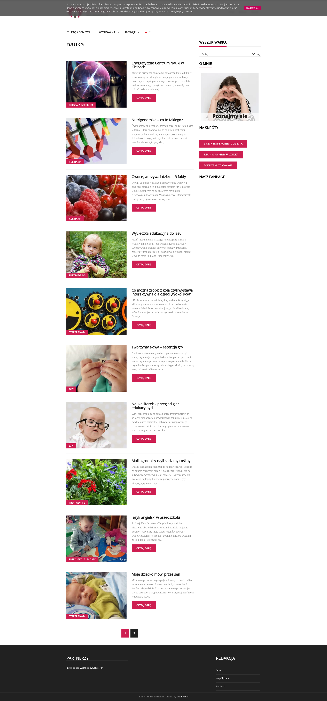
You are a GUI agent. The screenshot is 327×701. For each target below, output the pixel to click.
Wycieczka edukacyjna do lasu (157, 233)
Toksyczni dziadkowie (218, 165)
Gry (71, 389)
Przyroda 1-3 (77, 275)
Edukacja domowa (78, 32)
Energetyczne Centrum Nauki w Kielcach (158, 65)
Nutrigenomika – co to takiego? (157, 119)
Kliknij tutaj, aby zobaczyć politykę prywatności (166, 11)
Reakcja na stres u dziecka (221, 154)
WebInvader (182, 696)
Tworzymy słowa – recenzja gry (157, 347)
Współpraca (222, 678)
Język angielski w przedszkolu (156, 517)
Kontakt (220, 686)
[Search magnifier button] (258, 54)
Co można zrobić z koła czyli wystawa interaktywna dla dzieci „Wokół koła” (162, 292)
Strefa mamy (77, 332)
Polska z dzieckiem (81, 105)
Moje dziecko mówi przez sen (156, 574)
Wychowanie (107, 32)
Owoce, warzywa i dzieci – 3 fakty (159, 176)
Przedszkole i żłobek (82, 559)
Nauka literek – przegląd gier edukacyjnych (155, 405)
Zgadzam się (252, 8)
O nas (219, 670)
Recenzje (130, 32)
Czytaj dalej (143, 97)
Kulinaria (75, 161)
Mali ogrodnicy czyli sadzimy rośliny (161, 460)
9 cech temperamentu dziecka (223, 143)
